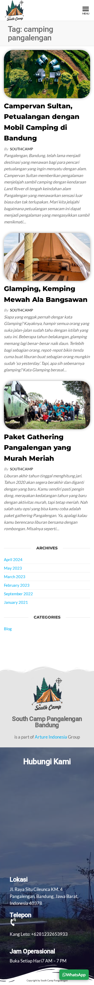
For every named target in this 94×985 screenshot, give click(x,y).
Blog (8, 628)
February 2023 (17, 585)
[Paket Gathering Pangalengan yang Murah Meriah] (47, 404)
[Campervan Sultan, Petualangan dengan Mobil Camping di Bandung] (47, 73)
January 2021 (16, 602)
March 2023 (14, 576)
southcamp (21, 149)
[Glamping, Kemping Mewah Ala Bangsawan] (47, 256)
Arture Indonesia (51, 737)
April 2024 (13, 559)
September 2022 (18, 593)
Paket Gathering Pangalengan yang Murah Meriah (37, 448)
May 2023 (13, 568)
